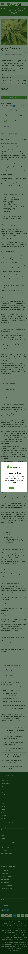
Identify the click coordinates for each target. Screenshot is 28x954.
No (16, 487)
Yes (11, 487)
